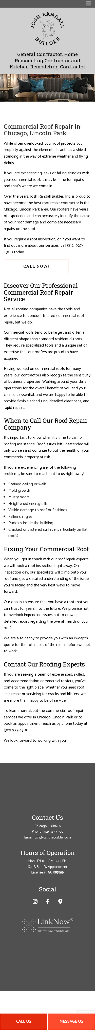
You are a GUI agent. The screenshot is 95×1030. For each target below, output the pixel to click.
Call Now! (36, 266)
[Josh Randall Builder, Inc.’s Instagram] (35, 902)
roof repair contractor (60, 203)
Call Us (23, 1021)
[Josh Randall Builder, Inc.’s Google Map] (60, 902)
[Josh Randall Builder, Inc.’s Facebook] (47, 902)
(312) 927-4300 (53, 832)
